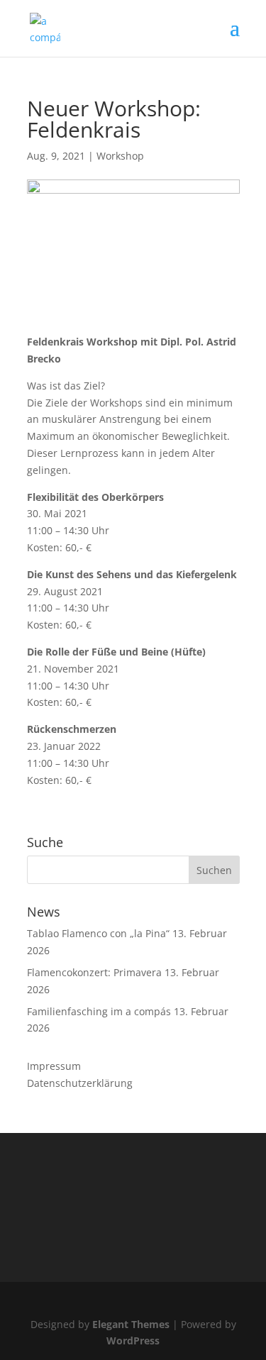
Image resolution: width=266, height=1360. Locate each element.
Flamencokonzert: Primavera (94, 972)
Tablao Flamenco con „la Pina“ (98, 933)
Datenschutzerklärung (80, 1083)
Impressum (54, 1066)
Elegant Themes (131, 1324)
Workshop (120, 155)
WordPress (133, 1340)
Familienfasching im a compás (99, 1011)
